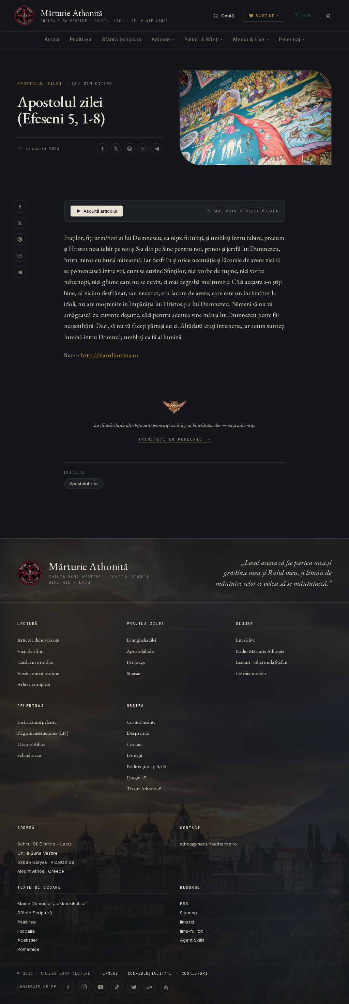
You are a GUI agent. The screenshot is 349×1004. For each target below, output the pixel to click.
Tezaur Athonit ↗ (144, 788)
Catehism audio (251, 673)
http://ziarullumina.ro (109, 355)
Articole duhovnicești (38, 639)
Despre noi (138, 733)
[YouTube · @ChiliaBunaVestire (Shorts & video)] (100, 987)
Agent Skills (192, 940)
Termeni (109, 973)
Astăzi (52, 39)
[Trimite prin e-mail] (143, 148)
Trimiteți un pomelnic (174, 440)
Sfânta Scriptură (121, 39)
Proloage (136, 662)
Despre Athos (31, 744)
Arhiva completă (33, 684)
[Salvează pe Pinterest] (129, 148)
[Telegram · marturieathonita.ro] (133, 987)
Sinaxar (134, 673)
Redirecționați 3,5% (146, 766)
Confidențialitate (150, 973)
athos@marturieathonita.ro (208, 843)
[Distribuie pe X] (115, 148)
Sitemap (188, 912)
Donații (134, 755)
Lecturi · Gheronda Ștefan (261, 662)
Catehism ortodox (35, 662)
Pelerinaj (291, 39)
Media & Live (251, 39)
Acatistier (27, 940)
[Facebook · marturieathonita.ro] (68, 987)
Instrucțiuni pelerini (37, 722)
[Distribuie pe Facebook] (102, 148)
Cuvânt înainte (141, 722)
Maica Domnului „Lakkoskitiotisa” (52, 903)
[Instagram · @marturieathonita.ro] (84, 987)
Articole (163, 39)
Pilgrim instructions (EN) (43, 733)
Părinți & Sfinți (203, 39)
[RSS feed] (166, 987)
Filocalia (26, 931)
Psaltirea (80, 39)
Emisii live (245, 639)
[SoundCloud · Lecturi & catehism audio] (149, 987)
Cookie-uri (195, 973)
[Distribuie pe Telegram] (156, 148)
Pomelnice (28, 949)
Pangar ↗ (137, 777)
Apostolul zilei (39, 84)
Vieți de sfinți (30, 651)
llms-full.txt (191, 931)
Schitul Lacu (29, 755)
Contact (135, 744)
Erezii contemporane (38, 673)
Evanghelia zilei (141, 639)
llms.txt (187, 922)
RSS (184, 903)
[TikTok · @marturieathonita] (117, 987)
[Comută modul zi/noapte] (328, 15)
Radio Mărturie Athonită (260, 651)
